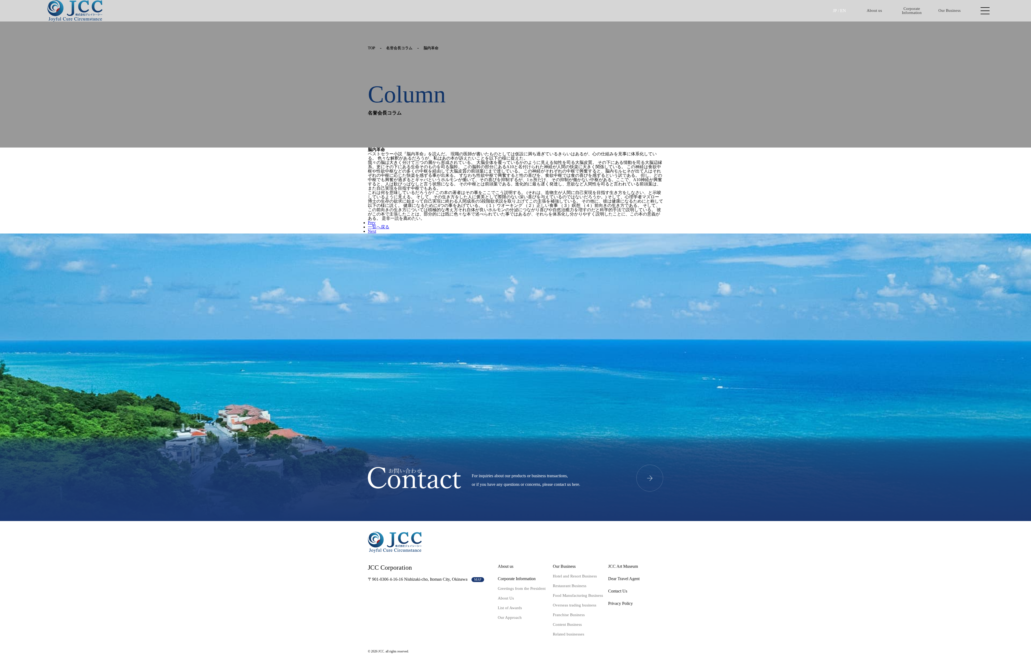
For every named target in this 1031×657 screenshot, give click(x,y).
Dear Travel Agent (624, 578)
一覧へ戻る (378, 227)
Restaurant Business (569, 586)
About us (874, 10)
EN (843, 10)
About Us (506, 598)
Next (372, 231)
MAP (477, 579)
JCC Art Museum (623, 566)
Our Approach (510, 617)
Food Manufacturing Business (578, 595)
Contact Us (617, 591)
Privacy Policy (620, 603)
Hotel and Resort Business (575, 576)
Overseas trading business (574, 605)
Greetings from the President (522, 588)
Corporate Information (912, 10)
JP (835, 10)
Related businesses (568, 634)
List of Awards (510, 608)
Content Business (567, 624)
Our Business (949, 10)
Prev (372, 222)
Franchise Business (569, 615)
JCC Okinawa (74, 10)
